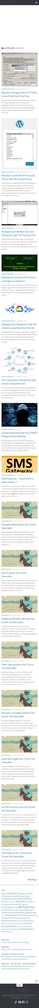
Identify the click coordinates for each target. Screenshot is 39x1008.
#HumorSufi (16, 904)
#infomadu (7, 907)
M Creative (25, 997)
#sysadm (28, 923)
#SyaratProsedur (19, 923)
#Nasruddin (32, 912)
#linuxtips (20, 910)
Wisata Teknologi (8, 89)
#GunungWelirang (6, 904)
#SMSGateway (29, 921)
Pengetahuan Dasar (17, 954)
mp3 (11, 932)
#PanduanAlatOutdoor (15, 915)
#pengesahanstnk (8, 918)
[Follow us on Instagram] (27, 1002)
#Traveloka (19, 926)
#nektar (3, 915)
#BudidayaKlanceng (9, 896)
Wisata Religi (6, 521)
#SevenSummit (18, 921)
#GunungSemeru (30, 902)
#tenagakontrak (9, 926)
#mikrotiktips (20, 912)
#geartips (20, 901)
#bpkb (30, 894)
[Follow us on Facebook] (23, 1002)
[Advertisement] (19, 25)
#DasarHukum (6, 902)
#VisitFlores (5, 932)
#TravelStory (27, 926)
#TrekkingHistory (15, 929)
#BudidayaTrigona (23, 896)
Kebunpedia (5, 940)
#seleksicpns (7, 920)
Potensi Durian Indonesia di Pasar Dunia (16, 949)
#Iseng (14, 910)
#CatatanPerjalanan (9, 899)
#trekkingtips (27, 929)
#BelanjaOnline (13, 893)
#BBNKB (4, 894)
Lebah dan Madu (15, 964)
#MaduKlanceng (8, 913)
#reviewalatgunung (22, 918)
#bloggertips (24, 894)
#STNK (4, 924)
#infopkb (15, 907)
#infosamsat (26, 907)
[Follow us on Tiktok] (15, 1002)
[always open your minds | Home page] (7, 2)
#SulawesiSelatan (11, 923)
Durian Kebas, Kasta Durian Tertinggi (15, 942)
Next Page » (32, 879)
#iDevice (25, 904)
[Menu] (36, 2)
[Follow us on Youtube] (19, 1002)
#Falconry (13, 901)
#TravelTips (5, 929)
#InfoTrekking (7, 910)
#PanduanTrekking (30, 915)
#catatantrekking (24, 898)
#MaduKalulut (29, 910)
